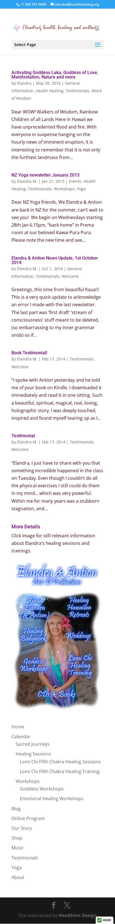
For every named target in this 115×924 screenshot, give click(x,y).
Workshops (64, 188)
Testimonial (23, 435)
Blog (16, 809)
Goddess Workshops (42, 789)
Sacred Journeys (33, 744)
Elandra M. (27, 181)
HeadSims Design (78, 915)
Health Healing (49, 90)
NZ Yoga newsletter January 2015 (45, 175)
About (17, 877)
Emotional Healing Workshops (51, 798)
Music (17, 848)
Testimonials (77, 90)
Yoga (81, 188)
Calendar (20, 736)
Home (17, 727)
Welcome (70, 276)
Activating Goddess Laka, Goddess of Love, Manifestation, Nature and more (54, 75)
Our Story (21, 828)
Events (75, 181)
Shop (16, 838)
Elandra (24, 83)
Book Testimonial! (29, 352)
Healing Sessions (33, 754)
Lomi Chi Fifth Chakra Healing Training (60, 771)
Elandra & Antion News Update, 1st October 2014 (54, 260)
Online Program (28, 818)
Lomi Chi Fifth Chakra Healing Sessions (60, 762)
